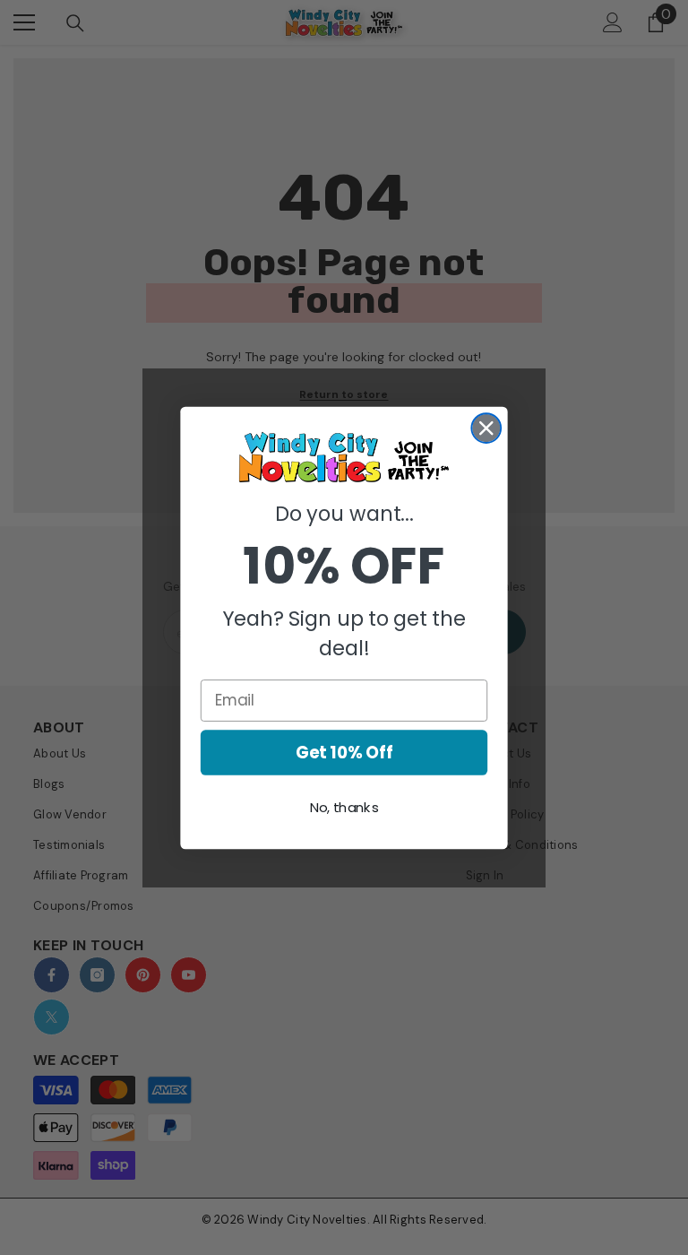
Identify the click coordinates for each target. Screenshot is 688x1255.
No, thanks (344, 808)
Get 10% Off (344, 752)
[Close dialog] (486, 428)
